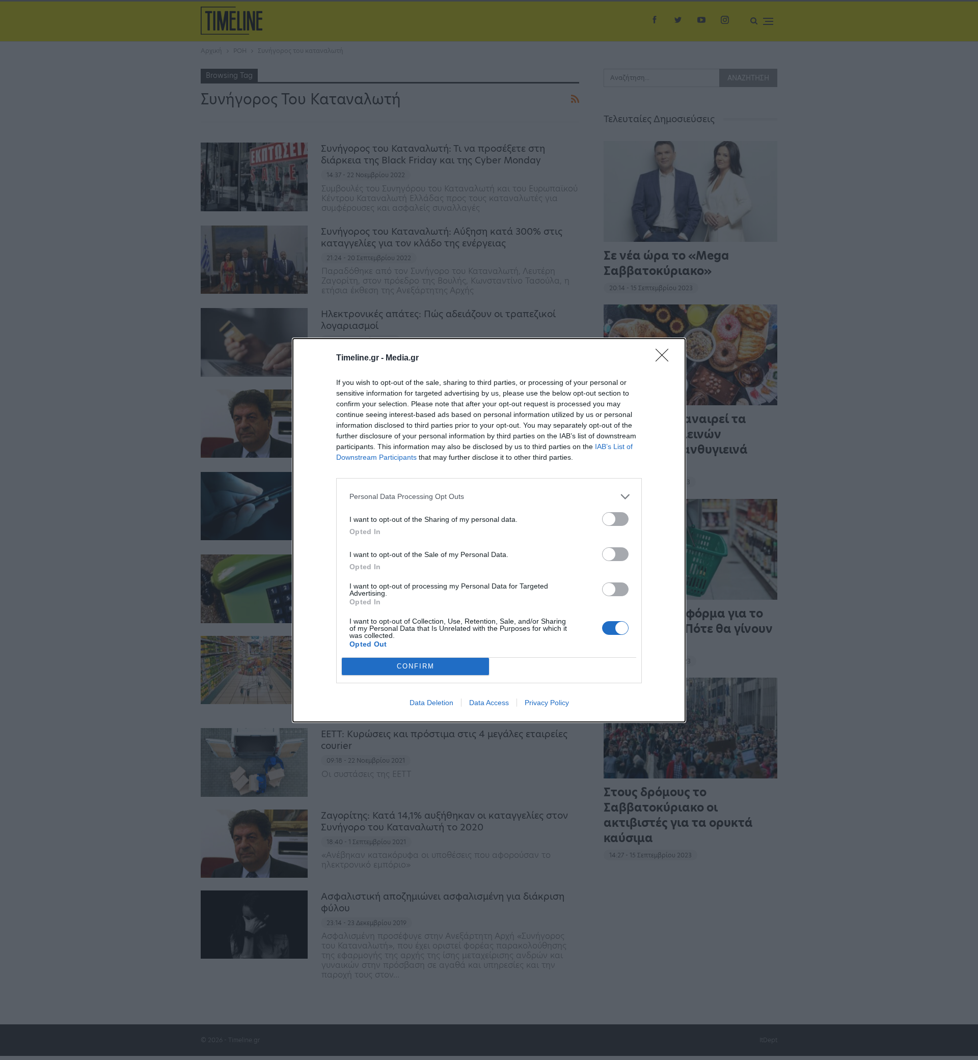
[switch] (615, 519)
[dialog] (489, 530)
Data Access (489, 703)
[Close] (665, 358)
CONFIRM (415, 666)
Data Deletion (431, 703)
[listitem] (489, 496)
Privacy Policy (547, 703)
